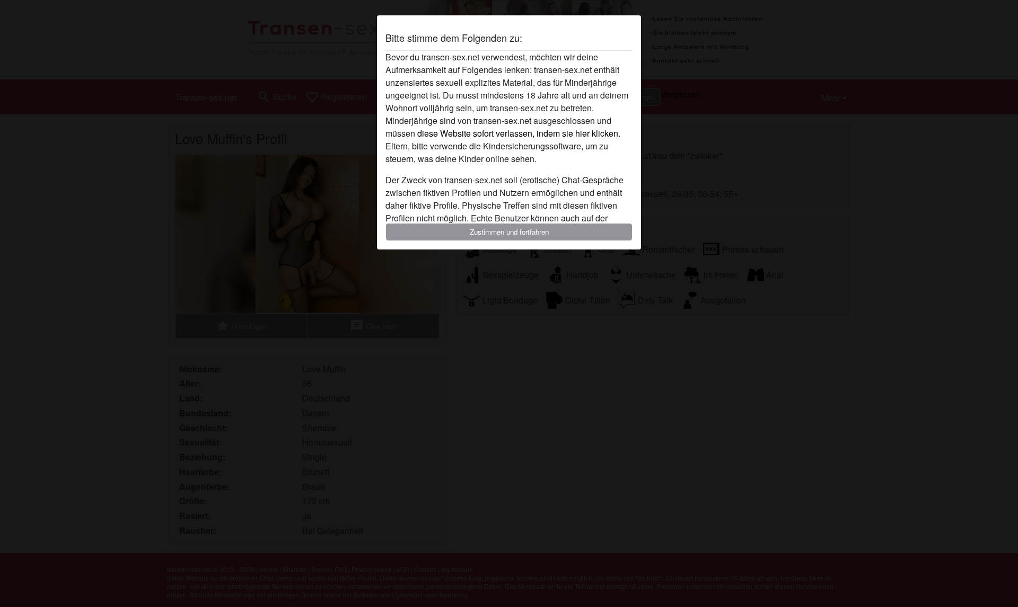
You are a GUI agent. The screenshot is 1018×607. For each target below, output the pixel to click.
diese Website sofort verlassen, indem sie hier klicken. (518, 133)
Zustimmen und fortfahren (509, 232)
